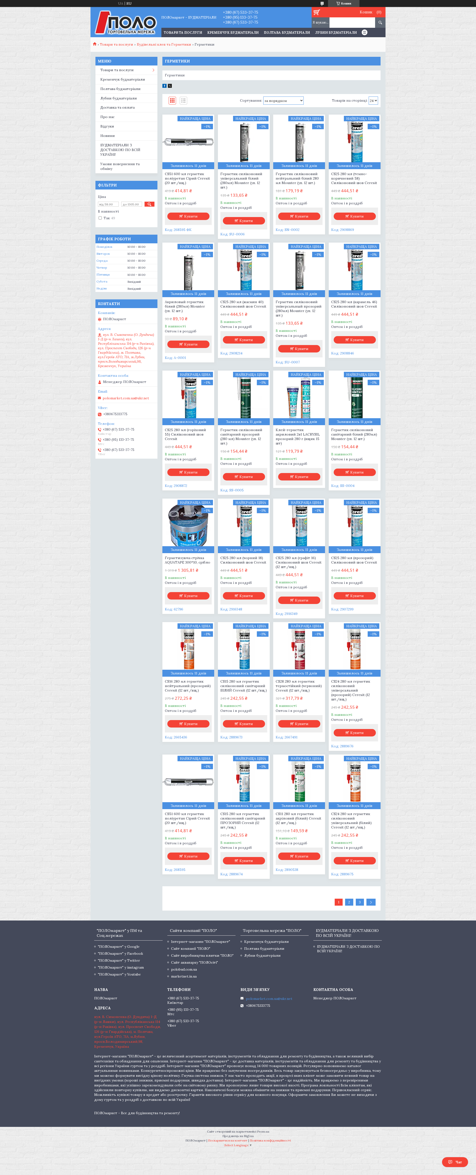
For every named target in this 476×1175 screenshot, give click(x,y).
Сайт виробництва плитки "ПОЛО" (202, 955)
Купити (191, 216)
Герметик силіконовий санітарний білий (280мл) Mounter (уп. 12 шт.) (354, 434)
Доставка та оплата (117, 107)
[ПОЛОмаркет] (126, 22)
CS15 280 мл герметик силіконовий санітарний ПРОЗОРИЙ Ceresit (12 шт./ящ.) (242, 820)
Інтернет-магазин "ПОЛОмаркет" (200, 941)
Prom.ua (263, 1131)
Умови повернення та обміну (120, 166)
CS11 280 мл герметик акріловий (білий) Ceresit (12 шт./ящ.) (298, 818)
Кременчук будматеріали (233, 33)
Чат (458, 1162)
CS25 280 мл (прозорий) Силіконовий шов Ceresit (354, 560)
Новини (107, 135)
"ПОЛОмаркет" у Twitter (119, 960)
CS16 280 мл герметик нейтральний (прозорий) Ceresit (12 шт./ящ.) (188, 686)
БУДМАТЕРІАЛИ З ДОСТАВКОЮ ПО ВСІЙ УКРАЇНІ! (120, 150)
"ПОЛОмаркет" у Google (119, 946)
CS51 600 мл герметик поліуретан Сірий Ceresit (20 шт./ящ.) (187, 178)
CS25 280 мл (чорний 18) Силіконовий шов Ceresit (243, 560)
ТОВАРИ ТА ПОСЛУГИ (183, 33)
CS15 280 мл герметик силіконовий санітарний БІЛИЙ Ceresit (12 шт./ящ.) (243, 686)
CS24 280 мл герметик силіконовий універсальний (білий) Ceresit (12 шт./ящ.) (351, 820)
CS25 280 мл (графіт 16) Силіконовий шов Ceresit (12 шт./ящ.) (299, 562)
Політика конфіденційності (270, 1140)
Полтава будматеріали (287, 33)
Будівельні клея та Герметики (164, 44)
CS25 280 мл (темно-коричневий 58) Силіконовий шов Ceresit (354, 178)
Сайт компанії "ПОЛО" (190, 948)
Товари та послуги (116, 44)
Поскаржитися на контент (227, 1140)
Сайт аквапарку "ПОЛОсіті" (194, 962)
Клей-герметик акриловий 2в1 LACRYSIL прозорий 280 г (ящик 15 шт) (298, 436)
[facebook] (164, 86)
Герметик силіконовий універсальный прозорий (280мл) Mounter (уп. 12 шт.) (299, 309)
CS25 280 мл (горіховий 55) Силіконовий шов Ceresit (185, 434)
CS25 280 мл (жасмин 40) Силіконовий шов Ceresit (243, 304)
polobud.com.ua (184, 969)
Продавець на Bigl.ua (238, 1136)
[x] (170, 86)
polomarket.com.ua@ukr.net (126, 398)
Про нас (107, 117)
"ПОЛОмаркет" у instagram (121, 967)
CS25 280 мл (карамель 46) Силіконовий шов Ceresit (354, 304)
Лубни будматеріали (336, 33)
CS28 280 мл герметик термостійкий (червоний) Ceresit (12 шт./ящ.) (299, 686)
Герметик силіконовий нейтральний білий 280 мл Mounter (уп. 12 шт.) (297, 178)
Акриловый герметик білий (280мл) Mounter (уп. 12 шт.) (185, 306)
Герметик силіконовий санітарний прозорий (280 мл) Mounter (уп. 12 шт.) (241, 436)
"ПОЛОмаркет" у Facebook (120, 953)
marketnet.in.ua (184, 976)
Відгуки (107, 126)
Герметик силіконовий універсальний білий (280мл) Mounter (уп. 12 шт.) (241, 181)
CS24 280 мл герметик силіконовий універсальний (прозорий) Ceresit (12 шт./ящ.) (350, 690)
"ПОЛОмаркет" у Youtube (119, 974)
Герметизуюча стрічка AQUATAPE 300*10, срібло (187, 560)
